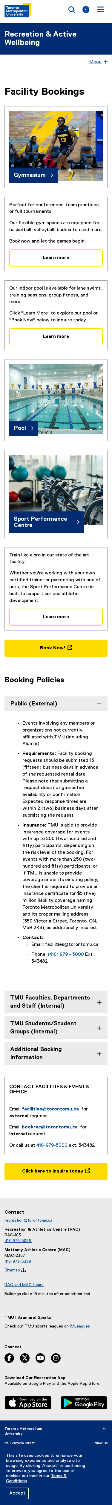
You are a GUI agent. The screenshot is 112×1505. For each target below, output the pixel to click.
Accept (17, 1493)
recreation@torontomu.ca (28, 1220)
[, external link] (28, 1403)
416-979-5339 (17, 1261)
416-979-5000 (51, 1145)
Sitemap (12, 1270)
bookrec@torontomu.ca (50, 1127)
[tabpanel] (56, 849)
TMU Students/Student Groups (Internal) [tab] (43, 1028)
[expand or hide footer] (104, 1429)
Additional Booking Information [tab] (36, 1053)
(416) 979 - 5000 (66, 954)
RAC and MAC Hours (24, 1285)
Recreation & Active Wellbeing (40, 39)
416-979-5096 (18, 1241)
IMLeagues (80, 1326)
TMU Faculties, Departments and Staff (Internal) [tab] (50, 1002)
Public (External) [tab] (33, 704)
